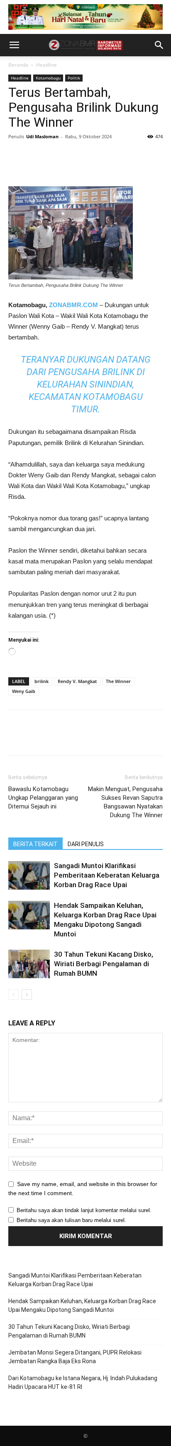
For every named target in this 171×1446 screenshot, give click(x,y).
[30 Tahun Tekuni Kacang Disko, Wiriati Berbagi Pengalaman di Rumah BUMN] (29, 964)
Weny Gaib (23, 691)
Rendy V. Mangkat (77, 681)
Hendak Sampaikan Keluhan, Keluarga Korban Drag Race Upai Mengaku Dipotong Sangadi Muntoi (82, 1305)
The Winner (118, 681)
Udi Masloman (42, 136)
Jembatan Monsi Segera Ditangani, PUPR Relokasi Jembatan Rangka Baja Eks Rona (75, 1356)
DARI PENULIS (86, 844)
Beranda (18, 64)
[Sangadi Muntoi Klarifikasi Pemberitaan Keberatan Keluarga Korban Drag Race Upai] (29, 875)
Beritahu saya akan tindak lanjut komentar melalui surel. (84, 1210)
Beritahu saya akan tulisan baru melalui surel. (71, 1220)
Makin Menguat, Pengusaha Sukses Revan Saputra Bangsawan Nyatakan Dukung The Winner (125, 802)
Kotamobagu (48, 78)
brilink (41, 681)
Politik (74, 78)
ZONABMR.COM (73, 304)
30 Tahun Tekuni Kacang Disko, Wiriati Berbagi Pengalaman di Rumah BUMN (103, 963)
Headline (46, 64)
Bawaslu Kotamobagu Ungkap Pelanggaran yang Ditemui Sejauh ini (43, 797)
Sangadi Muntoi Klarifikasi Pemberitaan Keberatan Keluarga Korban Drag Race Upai (106, 875)
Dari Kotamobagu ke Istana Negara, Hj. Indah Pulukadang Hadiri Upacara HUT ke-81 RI (82, 1382)
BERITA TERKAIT (35, 844)
